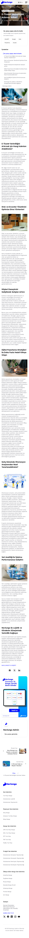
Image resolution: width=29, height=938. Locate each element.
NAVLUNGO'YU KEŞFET (9, 665)
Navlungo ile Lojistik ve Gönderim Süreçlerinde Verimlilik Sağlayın (13, 82)
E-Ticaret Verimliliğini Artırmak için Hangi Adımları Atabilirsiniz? (15, 56)
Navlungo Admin (6, 86)
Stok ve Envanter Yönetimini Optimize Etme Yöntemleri (15, 61)
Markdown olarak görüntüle (21, 20)
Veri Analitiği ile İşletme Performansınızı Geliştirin (14, 78)
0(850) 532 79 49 (8, 913)
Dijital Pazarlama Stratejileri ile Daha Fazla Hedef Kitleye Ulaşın (15, 69)
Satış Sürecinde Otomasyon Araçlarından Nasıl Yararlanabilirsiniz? (15, 74)
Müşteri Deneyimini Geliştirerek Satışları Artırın (14, 65)
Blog (3, 7)
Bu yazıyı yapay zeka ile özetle (13, 53)
